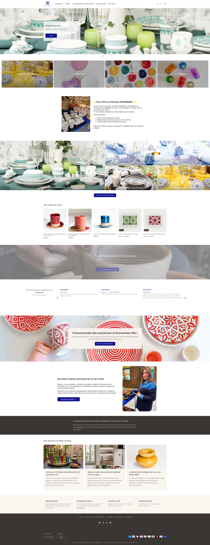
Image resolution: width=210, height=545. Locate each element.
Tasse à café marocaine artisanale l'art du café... (104, 473)
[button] (59, 4)
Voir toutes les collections (105, 195)
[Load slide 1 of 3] (102, 56)
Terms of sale (134, 542)
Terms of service (116, 542)
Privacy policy (107, 542)
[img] (39, 292)
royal (51, 35)
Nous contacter (118, 517)
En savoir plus (80, 507)
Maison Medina (80, 542)
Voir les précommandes (105, 343)
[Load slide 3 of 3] (107, 56)
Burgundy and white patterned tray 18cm (154, 234)
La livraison (109, 517)
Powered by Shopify (89, 542)
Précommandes (88, 517)
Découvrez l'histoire (67, 399)
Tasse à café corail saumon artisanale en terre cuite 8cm (79, 234)
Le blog (80, 517)
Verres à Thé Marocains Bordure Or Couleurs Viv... (63, 473)
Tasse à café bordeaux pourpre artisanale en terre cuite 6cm (54, 234)
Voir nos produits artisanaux (107, 269)
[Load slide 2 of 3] (105, 56)
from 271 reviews (38, 294)
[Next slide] (111, 56)
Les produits (128, 517)
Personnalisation (99, 517)
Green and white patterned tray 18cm (128, 234)
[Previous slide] (98, 56)
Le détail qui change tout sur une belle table (145, 473)
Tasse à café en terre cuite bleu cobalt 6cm (104, 234)
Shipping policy (126, 542)
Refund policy (99, 542)
